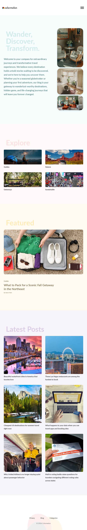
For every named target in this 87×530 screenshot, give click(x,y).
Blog (42, 518)
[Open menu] (82, 7)
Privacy (32, 518)
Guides (6, 281)
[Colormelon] (9, 7)
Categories (54, 518)
